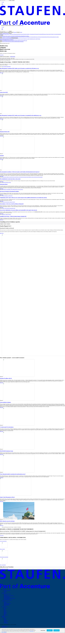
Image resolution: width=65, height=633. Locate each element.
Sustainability (59, 34)
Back (1, 33)
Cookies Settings (43, 630)
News (12, 40)
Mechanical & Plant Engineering (9, 595)
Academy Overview (7, 601)
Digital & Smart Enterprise (22, 34)
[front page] (32, 24)
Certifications (22, 41)
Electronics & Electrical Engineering (9, 598)
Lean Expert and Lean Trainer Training (9, 38)
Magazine (16, 25)
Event (8, 40)
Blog (6, 40)
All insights (4, 40)
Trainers (12, 39)
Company (19, 25)
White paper (25, 40)
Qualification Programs (7, 603)
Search (10, 0)
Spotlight (5, 592)
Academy (10, 25)
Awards (15, 41)
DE (2, 3)
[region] (32, 630)
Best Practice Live (8, 39)
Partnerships (18, 41)
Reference (20, 40)
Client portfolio (11, 41)
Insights (13, 25)
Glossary (10, 40)
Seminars (5, 602)
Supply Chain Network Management (12, 34)
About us (3, 41)
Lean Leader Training (29, 38)
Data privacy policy (5, 626)
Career (3, 2)
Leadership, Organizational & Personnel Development (34, 34)
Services (10, 33)
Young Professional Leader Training (20, 38)
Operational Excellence (3, 34)
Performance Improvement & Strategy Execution (49, 34)
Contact (22, 25)
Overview (1, 38)
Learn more (1, 535)
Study (22, 40)
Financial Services (6, 596)
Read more (1, 72)
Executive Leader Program (36, 38)
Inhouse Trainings (2, 39)
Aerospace (5, 594)
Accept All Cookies (56, 630)
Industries (6, 25)
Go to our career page (3, 541)
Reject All (49, 630)
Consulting (3, 25)
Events (8, 41)
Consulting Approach (5, 33)
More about (1, 233)
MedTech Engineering (7, 597)
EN (2, 4)
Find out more (12, 56)
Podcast (17, 40)
